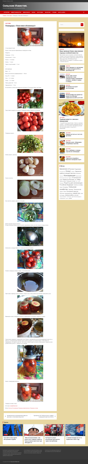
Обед (78, 179)
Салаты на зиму (78, 185)
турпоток (66, 198)
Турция (61, 191)
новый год (76, 193)
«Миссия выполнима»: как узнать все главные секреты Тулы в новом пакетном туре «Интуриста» (33, 440)
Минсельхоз (26, 12)
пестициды (62, 195)
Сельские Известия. (15, 5)
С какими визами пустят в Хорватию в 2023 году (74, 438)
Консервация (15, 408)
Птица (79, 181)
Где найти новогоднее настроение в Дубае (10, 438)
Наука (33, 12)
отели (81, 193)
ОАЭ (75, 179)
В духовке (78, 169)
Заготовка (40, 12)
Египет (68, 171)
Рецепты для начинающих (73, 183)
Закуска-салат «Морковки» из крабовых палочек (74, 142)
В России (71, 169)
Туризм (54, 12)
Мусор (70, 177)
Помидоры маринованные (24, 408)
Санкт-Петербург (64, 187)
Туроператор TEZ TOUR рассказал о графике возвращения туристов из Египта (44, 416)
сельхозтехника (63, 196)
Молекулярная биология (64, 177)
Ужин (64, 191)
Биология (63, 169)
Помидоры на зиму (34, 408)
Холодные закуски (72, 191)
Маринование (78, 175)
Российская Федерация (66, 185)
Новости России (68, 179)
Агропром (6, 12)
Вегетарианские (62, 171)
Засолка (10, 408)
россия (76, 195)
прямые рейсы (69, 195)
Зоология (78, 173)
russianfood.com (13, 405)
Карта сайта (61, 12)
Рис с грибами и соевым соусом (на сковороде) (73, 150)
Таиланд (70, 189)
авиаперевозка (68, 193)
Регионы (61, 183)
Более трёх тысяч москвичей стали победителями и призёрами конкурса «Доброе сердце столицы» (74, 78)
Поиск (82, 24)
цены (70, 198)
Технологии (77, 189)
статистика (69, 196)
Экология (47, 12)
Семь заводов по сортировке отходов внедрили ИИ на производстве (74, 69)
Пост (76, 181)
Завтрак (73, 171)
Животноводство (16, 12)
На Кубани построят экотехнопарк (72, 87)
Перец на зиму (63, 181)
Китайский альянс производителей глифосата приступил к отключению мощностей (17, 416)
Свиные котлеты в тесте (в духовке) (74, 135)
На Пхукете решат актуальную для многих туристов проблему (52, 439)
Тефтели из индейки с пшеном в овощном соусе (73, 158)
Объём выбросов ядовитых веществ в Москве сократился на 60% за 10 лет (74, 96)
